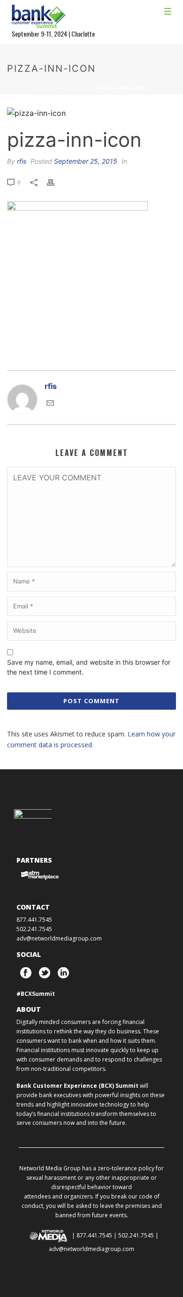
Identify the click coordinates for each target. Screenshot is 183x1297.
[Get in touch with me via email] (50, 402)
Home (46, 88)
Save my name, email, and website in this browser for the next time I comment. (88, 667)
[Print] (55, 181)
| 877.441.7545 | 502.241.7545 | (115, 1235)
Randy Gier (76, 88)
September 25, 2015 (85, 161)
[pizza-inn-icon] (91, 112)
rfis (21, 161)
